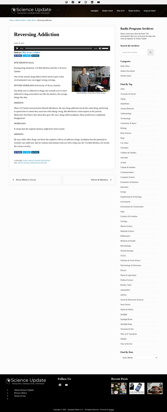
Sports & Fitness (126, 309)
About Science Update (24, 390)
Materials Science (127, 231)
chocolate (124, 158)
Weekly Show (125, 76)
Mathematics (125, 236)
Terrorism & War (127, 329)
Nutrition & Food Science (130, 260)
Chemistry (124, 148)
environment (125, 202)
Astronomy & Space (128, 123)
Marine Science (126, 226)
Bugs (122, 138)
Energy (123, 192)
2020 (122, 89)
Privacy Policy (20, 393)
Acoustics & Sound (128, 94)
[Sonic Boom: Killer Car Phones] (136, 388)
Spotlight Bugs (126, 324)
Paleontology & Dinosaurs (130, 265)
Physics (123, 270)
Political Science (126, 280)
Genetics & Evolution (128, 216)
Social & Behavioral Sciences (131, 300)
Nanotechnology (126, 251)
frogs (122, 211)
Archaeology (125, 118)
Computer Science (127, 177)
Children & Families (128, 153)
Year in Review (126, 344)
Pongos (111, 410)
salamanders (125, 290)
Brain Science (24, 163)
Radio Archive (21, 20)
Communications (127, 172)
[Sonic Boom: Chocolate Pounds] (155, 388)
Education (124, 187)
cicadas (123, 162)
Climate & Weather (127, 167)
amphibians (124, 104)
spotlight (123, 314)
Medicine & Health (39, 163)
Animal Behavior (127, 109)
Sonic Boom (125, 304)
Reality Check (126, 285)
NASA (123, 256)
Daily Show (31, 20)
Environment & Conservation (131, 207)
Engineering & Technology (131, 197)
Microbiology (125, 246)
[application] (62, 48)
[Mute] (100, 48)
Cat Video (124, 143)
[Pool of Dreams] (118, 388)
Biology (123, 128)
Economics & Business (129, 182)
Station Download (42, 160)
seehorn (123, 295)
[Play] (17, 48)
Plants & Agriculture (128, 275)
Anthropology (125, 113)
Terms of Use (20, 396)
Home (12, 20)
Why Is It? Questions (128, 334)
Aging (122, 99)
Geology (123, 221)
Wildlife (123, 339)
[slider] (105, 48)
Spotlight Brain (126, 319)
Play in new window (31, 52)
